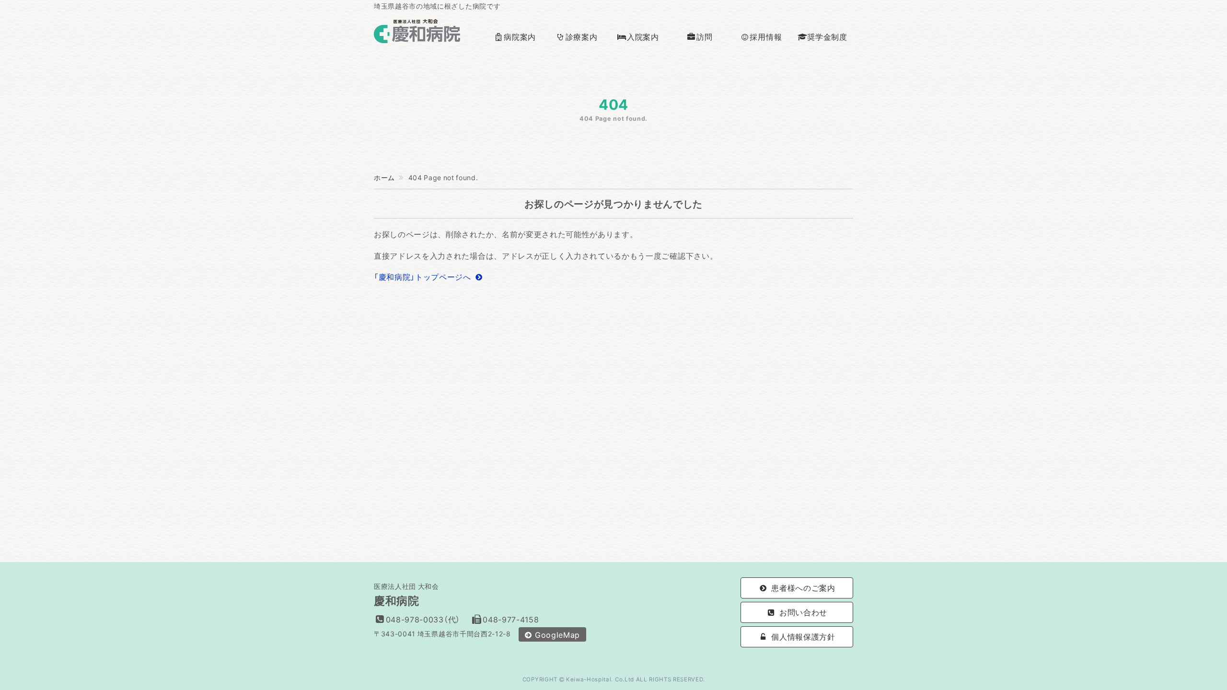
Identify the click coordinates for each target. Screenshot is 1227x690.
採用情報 (766, 36)
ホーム (384, 177)
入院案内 (643, 36)
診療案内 (582, 36)
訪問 (704, 36)
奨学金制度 (827, 36)
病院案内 (520, 36)
